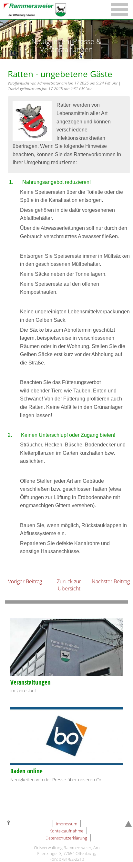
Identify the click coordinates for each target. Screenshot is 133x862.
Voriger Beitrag (25, 581)
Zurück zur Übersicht (69, 585)
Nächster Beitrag (111, 581)
